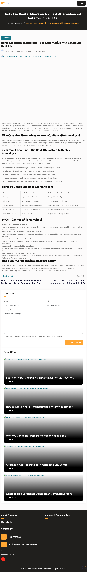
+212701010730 (15, 537)
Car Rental (19, 23)
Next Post (80, 276)
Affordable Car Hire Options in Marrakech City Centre (36, 464)
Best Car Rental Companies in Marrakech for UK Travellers (40, 377)
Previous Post (8, 276)
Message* (7, 310)
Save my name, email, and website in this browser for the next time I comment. (35, 336)
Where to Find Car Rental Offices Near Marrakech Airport (39, 493)
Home (10, 23)
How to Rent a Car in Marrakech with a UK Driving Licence (39, 406)
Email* (47, 301)
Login (82, 3)
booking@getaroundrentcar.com (23, 544)
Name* (6, 301)
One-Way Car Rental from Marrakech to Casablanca (36, 435)
